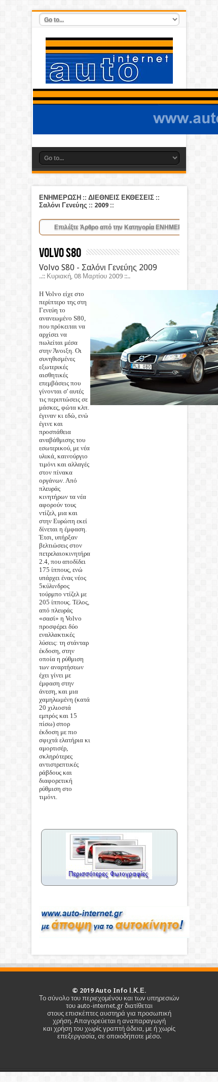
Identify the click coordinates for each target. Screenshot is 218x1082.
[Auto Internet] (109, 76)
